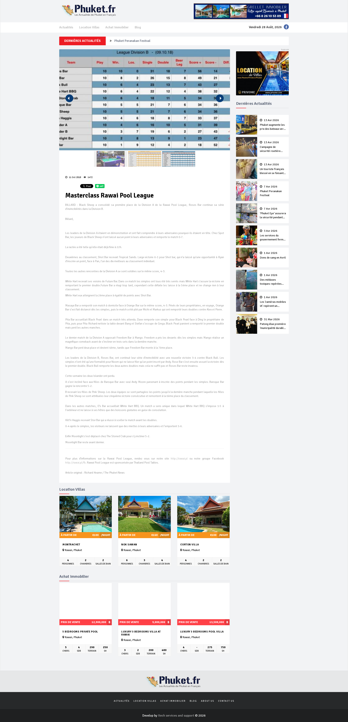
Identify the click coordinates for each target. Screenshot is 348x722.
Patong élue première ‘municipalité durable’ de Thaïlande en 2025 (273, 324)
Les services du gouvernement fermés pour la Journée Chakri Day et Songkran (273, 235)
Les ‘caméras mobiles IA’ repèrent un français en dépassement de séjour (273, 302)
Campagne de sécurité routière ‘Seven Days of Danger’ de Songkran (272, 147)
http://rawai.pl (179, 458)
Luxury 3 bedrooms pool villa (202, 631)
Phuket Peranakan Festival (132, 38)
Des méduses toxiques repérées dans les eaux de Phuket (271, 280)
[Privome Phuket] (262, 73)
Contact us (226, 701)
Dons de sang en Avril (273, 255)
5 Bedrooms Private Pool (80, 631)
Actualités (66, 27)
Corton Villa (189, 544)
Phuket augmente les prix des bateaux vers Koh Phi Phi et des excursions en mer (272, 125)
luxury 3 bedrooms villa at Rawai (141, 633)
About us (207, 701)
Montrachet (71, 544)
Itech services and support (176, 716)
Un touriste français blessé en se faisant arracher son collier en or (272, 169)
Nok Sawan (129, 544)
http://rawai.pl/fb (75, 462)
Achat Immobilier (117, 27)
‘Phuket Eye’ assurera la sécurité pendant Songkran (273, 213)
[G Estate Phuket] (241, 11)
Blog (138, 27)
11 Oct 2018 (74, 177)
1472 (89, 177)
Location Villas (89, 27)
